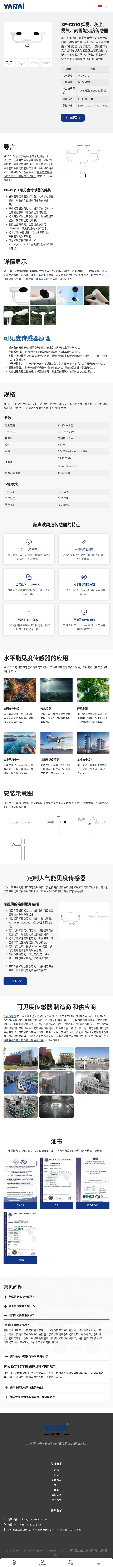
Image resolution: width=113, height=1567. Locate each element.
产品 (56, 1475)
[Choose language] (100, 6)
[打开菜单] (106, 6)
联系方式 (56, 1500)
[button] (9, 63)
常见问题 (56, 1495)
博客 (56, 1490)
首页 (56, 1470)
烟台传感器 (10, 1016)
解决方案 (56, 1480)
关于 (56, 1485)
